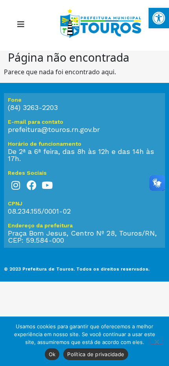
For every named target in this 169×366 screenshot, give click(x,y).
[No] (156, 340)
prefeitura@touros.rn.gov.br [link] (54, 129)
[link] (159, 18)
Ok (52, 354)
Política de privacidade (95, 354)
